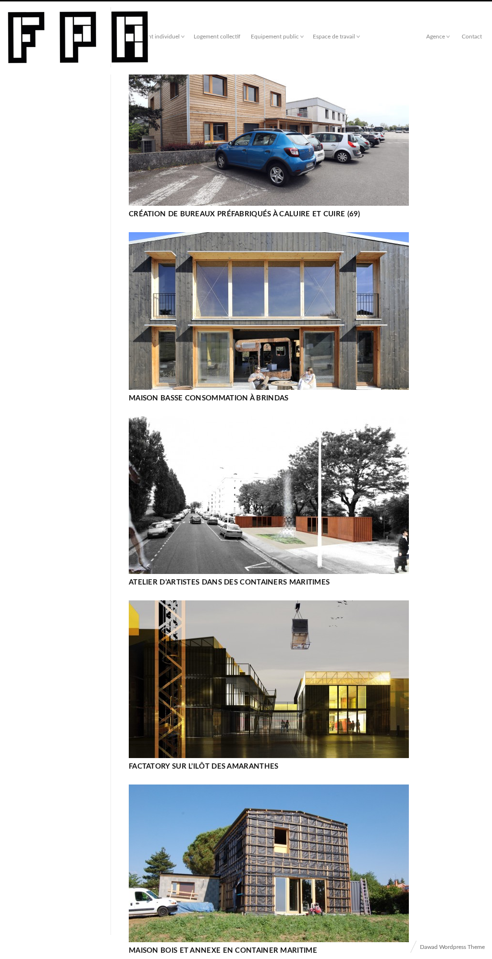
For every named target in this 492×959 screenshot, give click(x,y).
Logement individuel (154, 36)
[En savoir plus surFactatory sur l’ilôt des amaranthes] (269, 679)
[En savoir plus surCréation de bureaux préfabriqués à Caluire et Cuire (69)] (269, 127)
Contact (472, 36)
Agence (435, 36)
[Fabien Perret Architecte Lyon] (78, 38)
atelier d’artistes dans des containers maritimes (229, 582)
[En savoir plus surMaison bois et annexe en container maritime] (269, 863)
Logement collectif (217, 36)
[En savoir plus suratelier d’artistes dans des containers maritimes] (269, 495)
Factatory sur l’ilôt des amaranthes (204, 766)
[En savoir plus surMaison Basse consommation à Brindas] (269, 311)
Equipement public (275, 36)
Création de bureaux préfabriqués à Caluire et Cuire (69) (244, 214)
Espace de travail (334, 36)
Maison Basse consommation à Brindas (209, 398)
